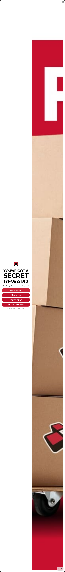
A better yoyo (16, 295)
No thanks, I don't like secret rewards (15, 308)
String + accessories (16, 304)
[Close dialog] (63, 2)
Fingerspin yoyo (16, 300)
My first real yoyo (16, 290)
